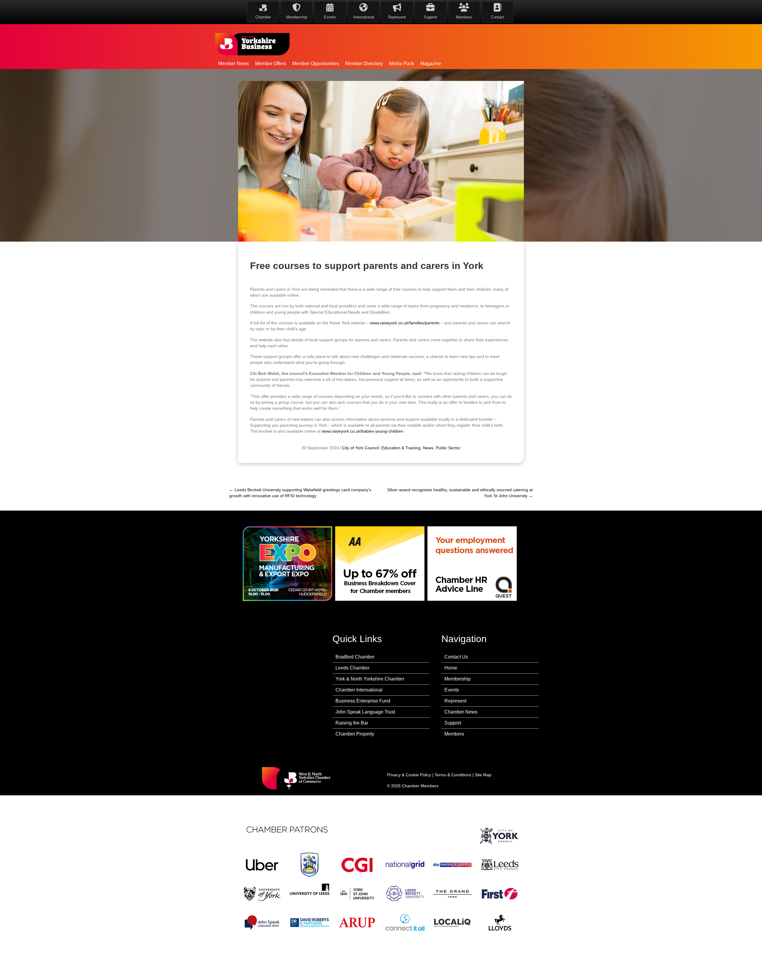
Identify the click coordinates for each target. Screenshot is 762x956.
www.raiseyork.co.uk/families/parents (404, 322)
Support (452, 722)
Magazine (430, 63)
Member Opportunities (315, 63)
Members (454, 733)
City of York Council (360, 447)
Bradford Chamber (354, 656)
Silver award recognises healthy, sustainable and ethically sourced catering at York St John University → (460, 492)
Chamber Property (354, 733)
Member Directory (364, 63)
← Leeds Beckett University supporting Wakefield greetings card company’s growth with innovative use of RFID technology (300, 492)
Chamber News (460, 711)
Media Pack (401, 63)
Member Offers (270, 63)
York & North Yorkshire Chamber (369, 678)
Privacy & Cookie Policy (409, 774)
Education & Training (401, 447)
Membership (457, 678)
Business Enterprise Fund (362, 700)
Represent (455, 700)
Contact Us (456, 656)
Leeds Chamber (352, 667)
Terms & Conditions (453, 774)
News (428, 447)
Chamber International (358, 689)
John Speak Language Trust (365, 711)
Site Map (483, 774)
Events (451, 689)
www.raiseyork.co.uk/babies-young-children (362, 431)
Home (450, 667)
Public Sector (448, 447)
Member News (233, 63)
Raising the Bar (351, 722)
